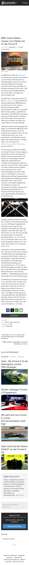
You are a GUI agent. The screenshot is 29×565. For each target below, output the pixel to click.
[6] (10, 53)
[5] (8, 53)
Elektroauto (9, 326)
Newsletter (15, 315)
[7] (11, 53)
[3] (5, 53)
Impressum (9, 557)
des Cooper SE (9, 101)
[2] (4, 53)
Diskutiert (20, 357)
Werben (23, 559)
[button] (25, 59)
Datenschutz (18, 557)
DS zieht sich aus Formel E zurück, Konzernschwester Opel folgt (13, 419)
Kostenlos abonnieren (14, 526)
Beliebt (13, 357)
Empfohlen (5, 357)
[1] (2, 53)
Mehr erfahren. (20, 495)
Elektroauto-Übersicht (10, 555)
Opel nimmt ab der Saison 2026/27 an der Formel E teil (14, 449)
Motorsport (12, 47)
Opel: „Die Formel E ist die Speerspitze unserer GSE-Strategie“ (14, 364)
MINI (11, 324)
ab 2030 (20, 75)
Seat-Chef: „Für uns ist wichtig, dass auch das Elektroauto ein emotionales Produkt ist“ (13, 336)
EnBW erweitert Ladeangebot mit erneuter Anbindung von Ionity (15, 343)
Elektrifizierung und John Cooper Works (13, 144)
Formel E (7, 322)
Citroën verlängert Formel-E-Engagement (14, 391)
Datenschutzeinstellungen (11, 559)
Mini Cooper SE (14, 322)
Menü (26, 3)
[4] (7, 53)
